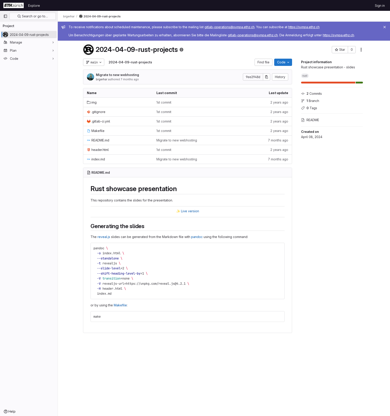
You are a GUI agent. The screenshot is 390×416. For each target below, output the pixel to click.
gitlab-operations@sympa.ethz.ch (229, 27)
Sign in (380, 5)
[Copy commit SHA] (266, 77)
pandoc (197, 237)
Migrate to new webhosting (117, 75)
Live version (190, 211)
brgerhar (101, 79)
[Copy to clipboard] (279, 248)
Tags (311, 108)
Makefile (120, 305)
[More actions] (361, 49)
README (312, 120)
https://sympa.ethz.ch (304, 27)
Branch (312, 101)
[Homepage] (13, 5)
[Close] (384, 27)
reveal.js (104, 237)
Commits (314, 93)
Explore (34, 5)
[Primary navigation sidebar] (5, 16)
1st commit (163, 102)
